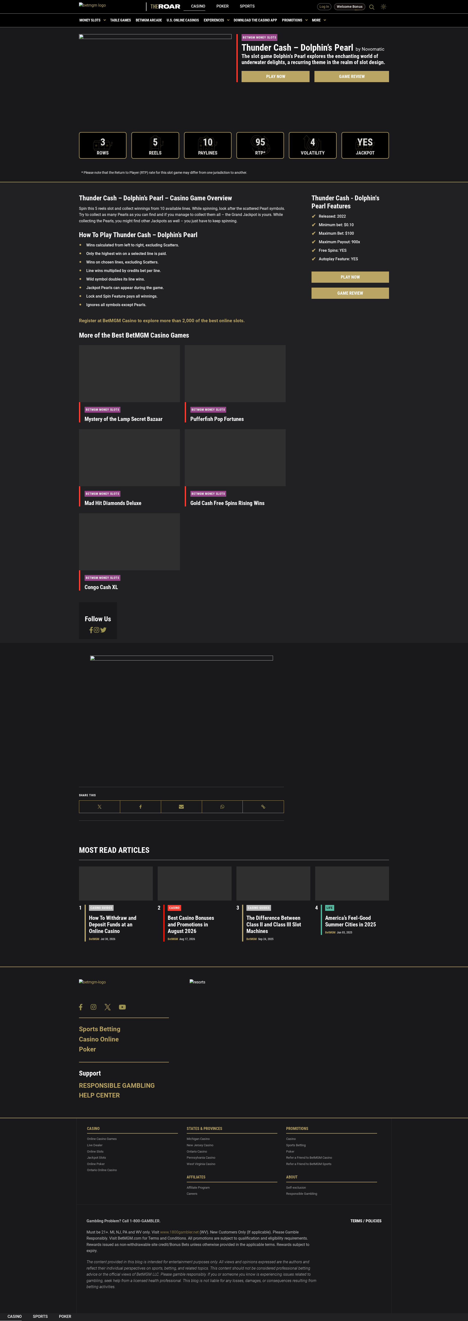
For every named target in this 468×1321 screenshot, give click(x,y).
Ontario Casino (197, 1151)
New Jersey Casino (200, 1145)
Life (330, 908)
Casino (198, 6)
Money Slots (89, 20)
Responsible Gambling (117, 1085)
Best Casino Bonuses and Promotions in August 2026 (191, 924)
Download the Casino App (255, 20)
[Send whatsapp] (222, 807)
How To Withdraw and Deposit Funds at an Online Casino (112, 924)
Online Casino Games (102, 1139)
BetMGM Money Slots (259, 37)
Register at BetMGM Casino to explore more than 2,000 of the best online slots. (162, 320)
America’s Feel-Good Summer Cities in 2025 (350, 921)
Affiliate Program (198, 1187)
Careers (192, 1193)
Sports (247, 6)
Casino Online (99, 1039)
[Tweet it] (99, 807)
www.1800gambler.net (179, 1232)
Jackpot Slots (96, 1157)
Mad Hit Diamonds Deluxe (113, 503)
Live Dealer (94, 1145)
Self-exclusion (296, 1187)
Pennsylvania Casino (201, 1157)
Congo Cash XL (101, 587)
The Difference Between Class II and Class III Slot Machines (273, 924)
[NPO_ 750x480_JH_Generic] (181, 714)
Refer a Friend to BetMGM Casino (309, 1157)
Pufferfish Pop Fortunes (217, 419)
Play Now (275, 76)
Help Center (99, 1095)
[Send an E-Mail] (181, 807)
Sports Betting (99, 1029)
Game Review (352, 76)
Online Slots (95, 1151)
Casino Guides (101, 908)
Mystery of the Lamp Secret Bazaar (124, 419)
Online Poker (96, 1164)
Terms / (358, 1220)
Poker (222, 6)
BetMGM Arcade (149, 20)
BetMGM (94, 939)
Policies (373, 1220)
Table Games (120, 20)
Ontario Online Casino (102, 1170)
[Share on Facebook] (140, 807)
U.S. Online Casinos (183, 20)
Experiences (214, 20)
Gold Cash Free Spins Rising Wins (227, 503)
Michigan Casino (198, 1139)
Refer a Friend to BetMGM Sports (309, 1164)
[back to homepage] (113, 7)
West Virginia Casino (201, 1164)
